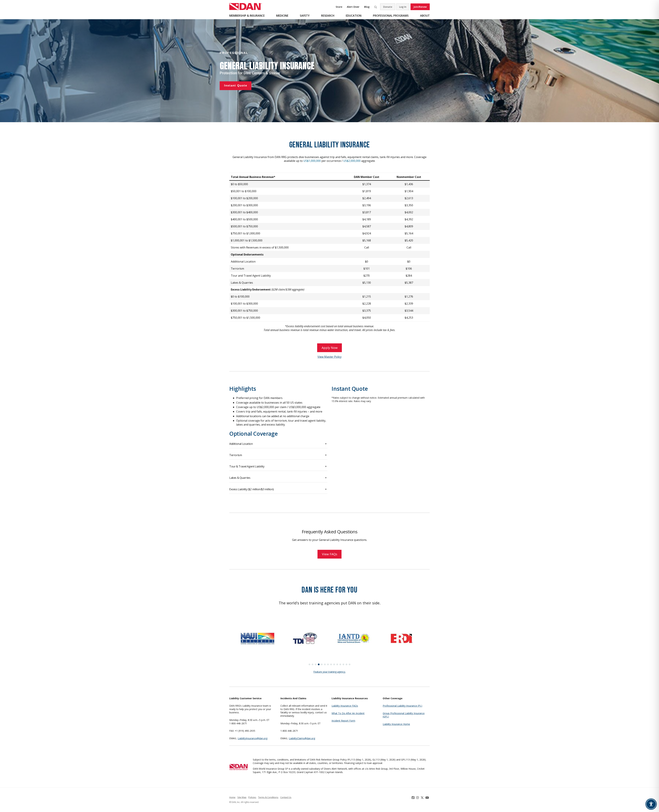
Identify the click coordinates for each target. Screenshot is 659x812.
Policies (252, 797)
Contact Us (285, 797)
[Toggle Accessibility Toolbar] (651, 804)
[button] (309, 664)
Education (353, 16)
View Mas (323, 357)
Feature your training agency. (329, 671)
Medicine (282, 16)
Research (327, 16)
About (425, 16)
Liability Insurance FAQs (345, 705)
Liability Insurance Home (396, 724)
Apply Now (330, 348)
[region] (329, 70)
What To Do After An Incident (348, 713)
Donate (387, 6)
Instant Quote (350, 388)
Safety (305, 16)
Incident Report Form (343, 720)
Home (232, 797)
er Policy (336, 357)
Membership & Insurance (247, 16)
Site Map (241, 797)
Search (375, 7)
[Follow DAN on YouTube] (427, 798)
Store (339, 6)
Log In (402, 6)
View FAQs (329, 554)
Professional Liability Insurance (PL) (402, 705)
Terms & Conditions (268, 797)
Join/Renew (420, 6)
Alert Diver (353, 6)
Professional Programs (391, 16)
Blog (366, 6)
